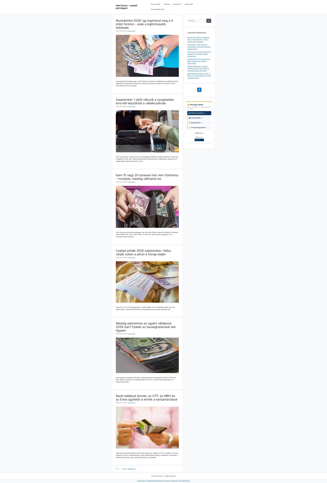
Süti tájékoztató (184, 481)
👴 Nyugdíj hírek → (195, 123)
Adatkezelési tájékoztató (155, 481)
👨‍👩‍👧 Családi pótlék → (195, 118)
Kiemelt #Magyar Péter (158, 9)
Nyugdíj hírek (177, 4)
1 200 (124, 469)
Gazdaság (167, 4)
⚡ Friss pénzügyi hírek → (198, 127)
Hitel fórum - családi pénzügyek (126, 6)
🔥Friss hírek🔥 (155, 4)
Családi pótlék (188, 4)
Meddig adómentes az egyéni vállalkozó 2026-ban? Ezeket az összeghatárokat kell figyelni (145, 327)
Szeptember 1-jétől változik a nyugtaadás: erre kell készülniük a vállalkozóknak (145, 101)
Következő (131, 469)
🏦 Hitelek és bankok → (196, 113)
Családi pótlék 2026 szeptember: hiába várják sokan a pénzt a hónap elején (143, 252)
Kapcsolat (174, 481)
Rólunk (167, 481)
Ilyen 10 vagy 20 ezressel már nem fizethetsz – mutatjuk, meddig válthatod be (147, 176)
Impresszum (141, 481)
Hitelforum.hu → (199, 133)
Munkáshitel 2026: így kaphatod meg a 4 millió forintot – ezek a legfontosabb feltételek (144, 24)
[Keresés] (208, 21)
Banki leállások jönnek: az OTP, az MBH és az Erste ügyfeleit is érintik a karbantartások (146, 397)
